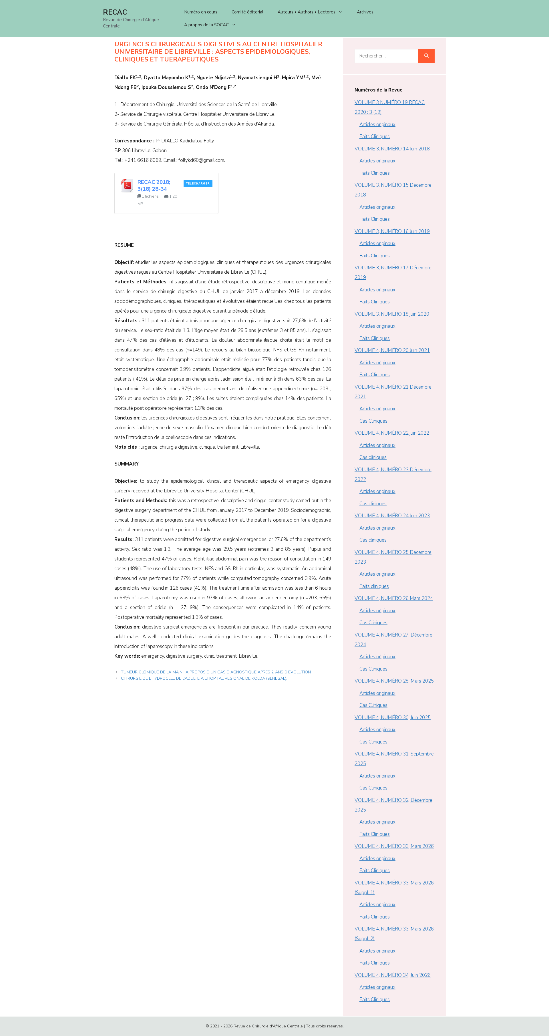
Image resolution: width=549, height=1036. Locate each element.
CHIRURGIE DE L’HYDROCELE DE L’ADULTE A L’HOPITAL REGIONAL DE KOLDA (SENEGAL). (204, 678)
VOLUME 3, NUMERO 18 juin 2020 (392, 314)
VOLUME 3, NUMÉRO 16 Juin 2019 (392, 231)
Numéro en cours (200, 12)
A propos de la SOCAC (206, 25)
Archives (365, 12)
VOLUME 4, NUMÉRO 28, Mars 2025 (394, 681)
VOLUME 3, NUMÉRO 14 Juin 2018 (392, 149)
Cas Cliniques (373, 421)
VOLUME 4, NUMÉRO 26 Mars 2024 (394, 598)
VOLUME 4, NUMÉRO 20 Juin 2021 (392, 350)
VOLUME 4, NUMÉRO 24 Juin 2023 (392, 515)
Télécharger (198, 183)
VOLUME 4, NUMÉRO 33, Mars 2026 (394, 846)
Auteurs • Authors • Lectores (306, 12)
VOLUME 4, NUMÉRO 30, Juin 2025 (393, 717)
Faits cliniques (374, 586)
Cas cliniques (373, 457)
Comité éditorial (247, 12)
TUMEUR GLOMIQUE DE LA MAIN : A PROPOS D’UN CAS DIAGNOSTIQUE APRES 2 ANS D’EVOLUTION (216, 672)
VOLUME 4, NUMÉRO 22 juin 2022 (392, 433)
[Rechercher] (426, 56)
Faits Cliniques (374, 136)
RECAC (115, 12)
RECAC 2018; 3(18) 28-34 (154, 185)
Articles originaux (377, 124)
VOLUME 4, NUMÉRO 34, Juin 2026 (393, 975)
